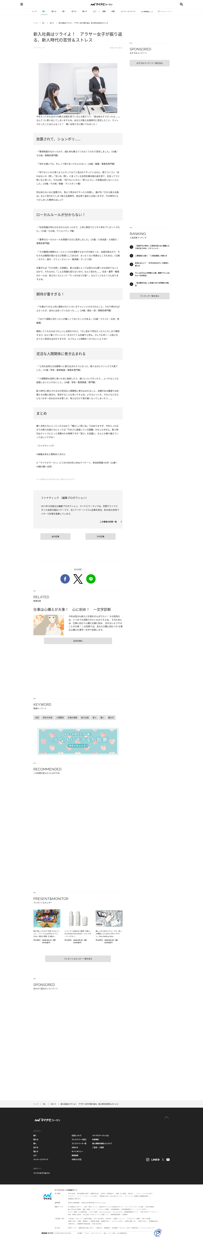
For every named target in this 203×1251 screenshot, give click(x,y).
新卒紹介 (109, 1218)
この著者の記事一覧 (109, 521)
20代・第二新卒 (99, 1218)
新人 (94, 717)
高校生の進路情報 (73, 1203)
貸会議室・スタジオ (118, 1228)
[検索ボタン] (181, 4)
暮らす (84, 11)
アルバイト (71, 1196)
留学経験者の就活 (83, 1193)
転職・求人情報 (121, 1193)
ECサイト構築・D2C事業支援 (77, 1212)
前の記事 (55, 536)
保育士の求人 (143, 1221)
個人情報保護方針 (122, 1233)
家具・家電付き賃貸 (74, 1214)
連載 (104, 11)
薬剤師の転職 (95, 1221)
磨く (64, 11)
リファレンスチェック (147, 1228)
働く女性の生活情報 (74, 1209)
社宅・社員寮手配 (132, 1228)
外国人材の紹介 (97, 1224)
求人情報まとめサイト (75, 1207)
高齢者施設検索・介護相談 (119, 1214)
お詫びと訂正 (77, 1159)
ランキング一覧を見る (149, 296)
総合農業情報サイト (128, 1209)
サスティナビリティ (96, 1233)
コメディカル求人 (117, 1221)
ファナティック (39, 48)
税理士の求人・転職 (74, 1221)
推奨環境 (75, 1155)
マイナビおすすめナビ (41, 1173)
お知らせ (75, 1147)
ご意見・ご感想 (98, 1147)
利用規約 (95, 1139)
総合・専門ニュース (90, 1207)
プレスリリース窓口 (79, 1139)
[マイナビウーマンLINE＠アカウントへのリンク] (156, 1159)
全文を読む (78, 641)
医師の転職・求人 (130, 1221)
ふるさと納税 (93, 1212)
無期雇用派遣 (153, 1221)
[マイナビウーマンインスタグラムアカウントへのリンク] (147, 1159)
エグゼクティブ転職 (133, 1218)
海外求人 (131, 1193)
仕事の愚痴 (72, 717)
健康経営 (107, 1228)
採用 (105, 1233)
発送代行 (99, 1228)
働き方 (52, 23)
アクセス (86, 1233)
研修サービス (72, 1228)
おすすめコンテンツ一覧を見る (150, 63)
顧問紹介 (86, 1221)
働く (44, 11)
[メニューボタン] (21, 4)
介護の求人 (71, 1224)
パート (79, 1196)
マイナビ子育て (141, 1209)
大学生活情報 (149, 1207)
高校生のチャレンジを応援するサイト (111, 1207)
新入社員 (85, 717)
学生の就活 (71, 1193)
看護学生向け (95, 1193)
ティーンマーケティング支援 (134, 1207)
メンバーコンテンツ (128, 11)
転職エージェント (119, 1218)
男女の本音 (47, 717)
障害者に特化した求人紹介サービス (111, 1196)
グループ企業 (111, 1233)
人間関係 (60, 717)
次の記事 (100, 536)
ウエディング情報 (103, 1209)
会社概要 (79, 1233)
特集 (113, 11)
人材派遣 (71, 1218)
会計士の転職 (146, 1218)
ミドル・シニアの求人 (91, 1196)
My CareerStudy (105, 1212)
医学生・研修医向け (107, 1193)
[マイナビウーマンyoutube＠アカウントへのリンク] (168, 1159)
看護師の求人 (105, 1221)
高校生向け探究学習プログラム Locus (94, 1203)
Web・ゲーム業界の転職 (84, 1218)
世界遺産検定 (115, 1209)
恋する (74, 11)
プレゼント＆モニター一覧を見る (78, 958)
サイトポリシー (77, 1151)
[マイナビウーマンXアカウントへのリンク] (163, 1159)
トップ (34, 11)
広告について (77, 1135)
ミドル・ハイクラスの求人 (144, 1193)
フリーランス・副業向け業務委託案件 (136, 1196)
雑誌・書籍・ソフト (89, 1209)
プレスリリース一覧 (79, 1143)
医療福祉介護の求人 (74, 1199)
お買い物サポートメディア (148, 1212)
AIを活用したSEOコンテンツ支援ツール (95, 1214)
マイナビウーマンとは (100, 1135)
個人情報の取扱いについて (102, 1143)
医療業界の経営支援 (83, 1224)
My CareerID (117, 1212)
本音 (37, 717)
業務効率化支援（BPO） (86, 1228)
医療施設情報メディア (131, 1212)
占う (94, 11)
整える (54, 11)
